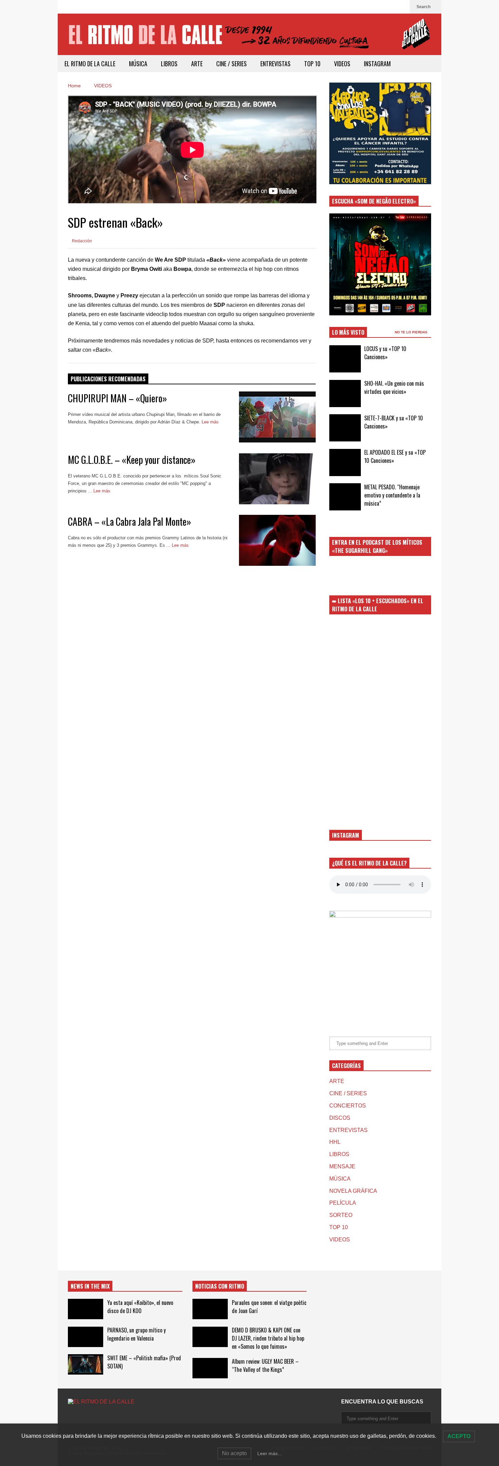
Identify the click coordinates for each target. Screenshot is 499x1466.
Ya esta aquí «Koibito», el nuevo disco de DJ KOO (140, 1306)
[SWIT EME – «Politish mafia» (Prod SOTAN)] (85, 1364)
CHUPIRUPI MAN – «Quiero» (117, 398)
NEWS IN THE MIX (90, 1286)
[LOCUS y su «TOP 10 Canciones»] (345, 358)
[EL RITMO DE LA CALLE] (249, 38)
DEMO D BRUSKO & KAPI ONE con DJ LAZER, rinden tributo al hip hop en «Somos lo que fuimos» (268, 1338)
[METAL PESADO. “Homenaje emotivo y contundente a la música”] (345, 496)
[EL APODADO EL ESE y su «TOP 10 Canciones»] (345, 462)
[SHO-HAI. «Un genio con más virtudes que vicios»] (345, 393)
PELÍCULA (342, 1203)
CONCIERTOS (347, 1106)
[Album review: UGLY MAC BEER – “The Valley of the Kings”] (210, 1368)
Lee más (211, 421)
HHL (334, 1142)
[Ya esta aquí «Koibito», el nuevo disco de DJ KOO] (85, 1309)
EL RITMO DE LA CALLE (89, 63)
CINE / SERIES (231, 63)
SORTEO (340, 1215)
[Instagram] (401, 7)
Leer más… (269, 1453)
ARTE (197, 63)
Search (424, 6)
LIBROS (169, 63)
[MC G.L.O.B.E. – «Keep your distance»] (277, 478)
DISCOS (339, 1118)
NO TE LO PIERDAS (411, 332)
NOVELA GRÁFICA (353, 1191)
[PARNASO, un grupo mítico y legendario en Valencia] (85, 1337)
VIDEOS (342, 63)
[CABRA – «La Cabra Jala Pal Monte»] (277, 540)
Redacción (81, 241)
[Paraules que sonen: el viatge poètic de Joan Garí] (210, 1309)
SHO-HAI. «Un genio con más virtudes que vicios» (394, 387)
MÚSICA (138, 63)
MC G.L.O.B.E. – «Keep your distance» (132, 460)
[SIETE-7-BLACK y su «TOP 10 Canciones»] (345, 427)
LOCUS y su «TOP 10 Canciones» (385, 353)
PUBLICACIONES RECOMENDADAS (108, 379)
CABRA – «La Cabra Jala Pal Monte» (129, 521)
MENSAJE (342, 1166)
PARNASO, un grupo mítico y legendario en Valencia (136, 1334)
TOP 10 (312, 63)
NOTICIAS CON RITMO (219, 1286)
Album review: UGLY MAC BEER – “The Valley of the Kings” (265, 1365)
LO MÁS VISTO (348, 332)
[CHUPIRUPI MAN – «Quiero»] (277, 416)
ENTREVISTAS (275, 63)
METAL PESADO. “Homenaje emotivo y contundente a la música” (392, 495)
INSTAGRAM (377, 63)
